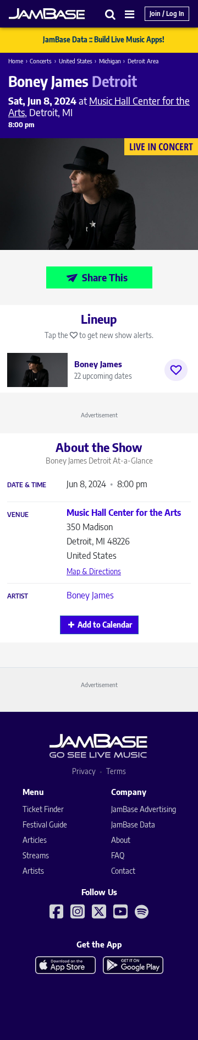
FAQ (117, 855)
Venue (18, 514)
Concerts (41, 60)
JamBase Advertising (143, 809)
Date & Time (26, 485)
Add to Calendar (105, 624)
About (120, 840)
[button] (110, 14)
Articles (35, 840)
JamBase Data (133, 824)
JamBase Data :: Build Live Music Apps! (103, 39)
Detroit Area (143, 60)
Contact (123, 870)
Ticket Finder (43, 809)
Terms (116, 771)
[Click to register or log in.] (176, 370)
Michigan (110, 60)
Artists (33, 870)
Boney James (90, 595)
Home (15, 60)
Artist (17, 596)
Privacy (84, 771)
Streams (36, 855)
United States (75, 60)
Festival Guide (45, 824)
